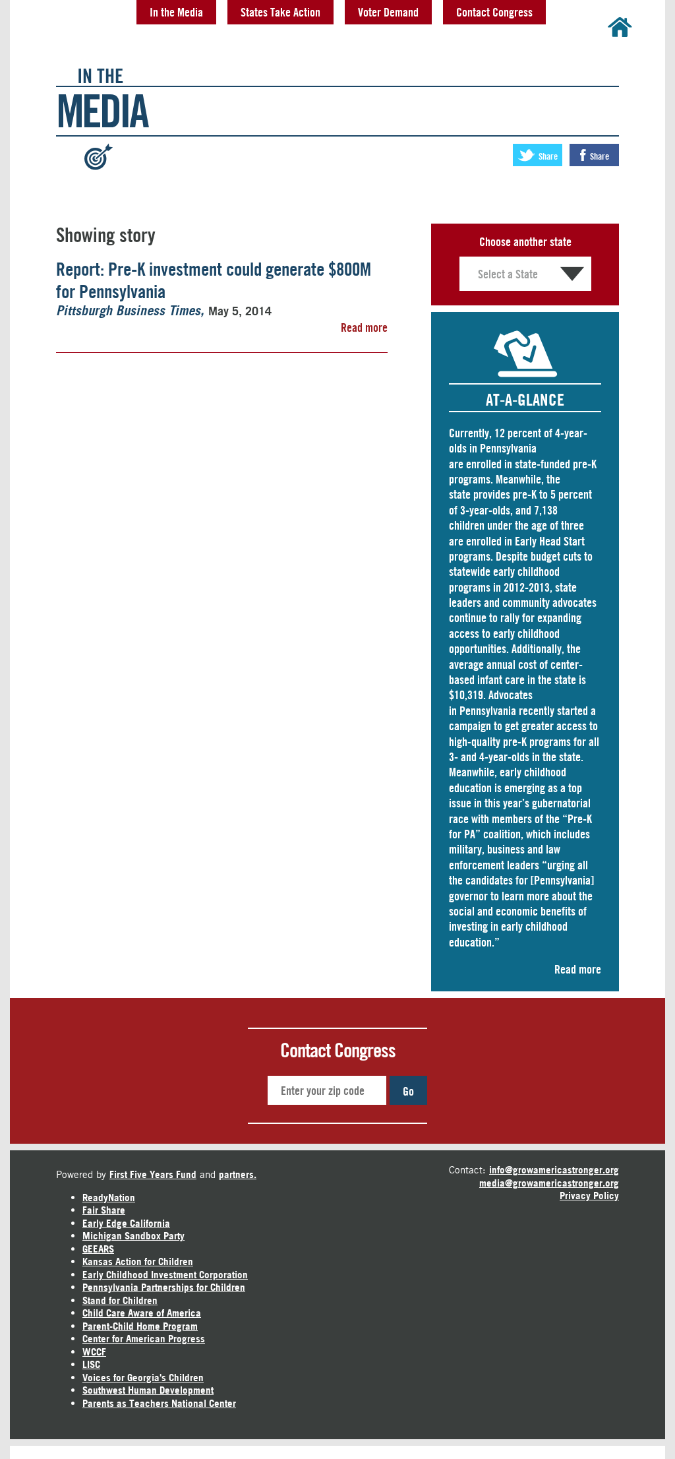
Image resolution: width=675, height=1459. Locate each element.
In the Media (176, 12)
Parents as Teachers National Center (159, 1403)
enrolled (484, 463)
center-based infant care (516, 672)
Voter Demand (388, 12)
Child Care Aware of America (141, 1313)
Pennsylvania (487, 710)
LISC (91, 1364)
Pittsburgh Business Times (128, 311)
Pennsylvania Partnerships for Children (163, 1287)
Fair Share (103, 1210)
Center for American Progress (143, 1338)
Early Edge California (126, 1223)
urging (561, 864)
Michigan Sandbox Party (133, 1235)
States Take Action (280, 12)
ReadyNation (108, 1197)
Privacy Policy (589, 1195)
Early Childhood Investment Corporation (165, 1274)
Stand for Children (120, 1300)
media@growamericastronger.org (549, 1183)
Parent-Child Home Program (140, 1326)
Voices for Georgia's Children (143, 1377)
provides (491, 494)
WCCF (94, 1352)
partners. (237, 1174)
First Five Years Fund (152, 1174)
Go (408, 1091)
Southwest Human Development (148, 1390)
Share (547, 156)
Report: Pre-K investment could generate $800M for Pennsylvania (213, 280)
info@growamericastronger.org (554, 1170)
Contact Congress (494, 12)
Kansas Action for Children (137, 1261)
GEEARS (98, 1249)
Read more (364, 327)
